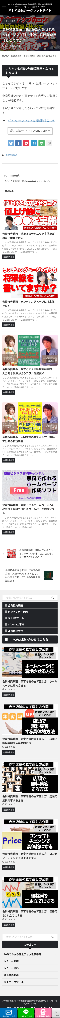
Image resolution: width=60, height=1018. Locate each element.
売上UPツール (16, 618)
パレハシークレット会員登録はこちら (31, 120)
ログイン (32, 180)
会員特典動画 (11, 155)
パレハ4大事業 (16, 624)
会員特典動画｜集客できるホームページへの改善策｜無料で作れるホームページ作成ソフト (28, 509)
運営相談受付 (15, 631)
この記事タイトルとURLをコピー (31, 130)
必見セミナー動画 (18, 612)
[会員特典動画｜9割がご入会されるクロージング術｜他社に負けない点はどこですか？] (34, 143)
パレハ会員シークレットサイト (30, 10)
